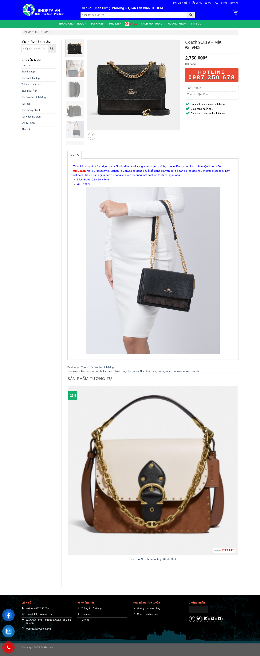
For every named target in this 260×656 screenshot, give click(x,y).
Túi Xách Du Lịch (31, 116)
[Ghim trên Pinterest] (212, 619)
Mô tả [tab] (74, 154)
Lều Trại (26, 65)
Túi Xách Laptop (31, 78)
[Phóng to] (91, 136)
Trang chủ (66, 23)
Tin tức (196, 23)
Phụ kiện (115, 23)
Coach (45, 32)
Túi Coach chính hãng (34, 97)
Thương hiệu (175, 23)
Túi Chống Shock (31, 110)
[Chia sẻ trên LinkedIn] (219, 619)
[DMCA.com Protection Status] (198, 609)
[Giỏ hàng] (235, 12)
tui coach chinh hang (114, 371)
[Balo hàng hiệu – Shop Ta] (48, 10)
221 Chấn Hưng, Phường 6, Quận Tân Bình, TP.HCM (125, 8)
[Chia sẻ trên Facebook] (192, 619)
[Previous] (69, 574)
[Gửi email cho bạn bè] (206, 619)
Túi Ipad (26, 103)
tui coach (97, 371)
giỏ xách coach (81, 371)
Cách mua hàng (152, 23)
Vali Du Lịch (28, 123)
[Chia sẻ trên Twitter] (199, 619)
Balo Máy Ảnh (29, 90)
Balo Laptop (28, 71)
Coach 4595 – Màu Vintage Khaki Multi (153, 559)
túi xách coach (191, 371)
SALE (133, 23)
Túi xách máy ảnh (31, 84)
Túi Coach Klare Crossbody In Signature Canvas (154, 371)
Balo (80, 23)
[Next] (100, 134)
